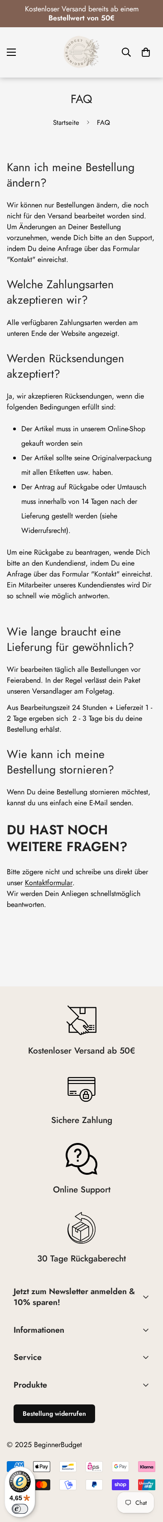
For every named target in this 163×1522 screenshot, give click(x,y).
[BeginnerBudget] (81, 52)
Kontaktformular (48, 882)
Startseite (66, 123)
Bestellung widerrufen (54, 1413)
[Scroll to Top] (147, 1474)
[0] (145, 52)
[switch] (20, 1509)
